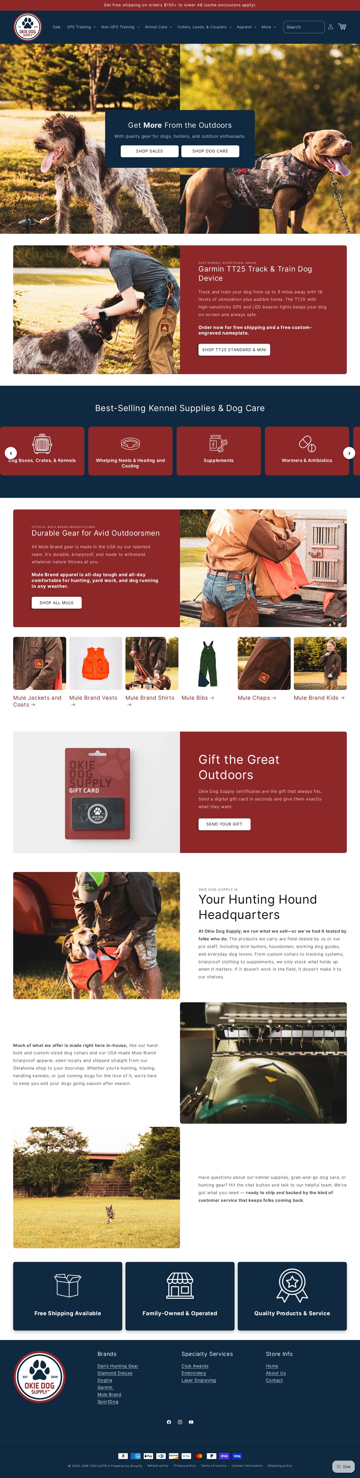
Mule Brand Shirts (150, 697)
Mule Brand (109, 1394)
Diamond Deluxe (115, 1373)
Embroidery (194, 1373)
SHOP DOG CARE (210, 151)
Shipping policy (280, 1465)
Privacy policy (185, 1465)
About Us (276, 1373)
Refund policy (158, 1465)
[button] (81, 26)
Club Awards (195, 1366)
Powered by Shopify (126, 1466)
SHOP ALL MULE (57, 602)
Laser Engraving (199, 1380)
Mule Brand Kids (316, 697)
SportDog (108, 1401)
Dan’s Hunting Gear (118, 1366)
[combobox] (304, 27)
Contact (274, 1380)
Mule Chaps (254, 697)
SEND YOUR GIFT (224, 824)
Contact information (247, 1465)
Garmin (106, 1387)
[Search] (319, 26)
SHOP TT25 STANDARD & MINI (234, 349)
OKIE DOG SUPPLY (96, 1466)
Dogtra (105, 1380)
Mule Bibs (195, 697)
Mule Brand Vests (93, 697)
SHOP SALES (149, 151)
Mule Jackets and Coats (37, 701)
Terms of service (213, 1465)
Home (272, 1366)
